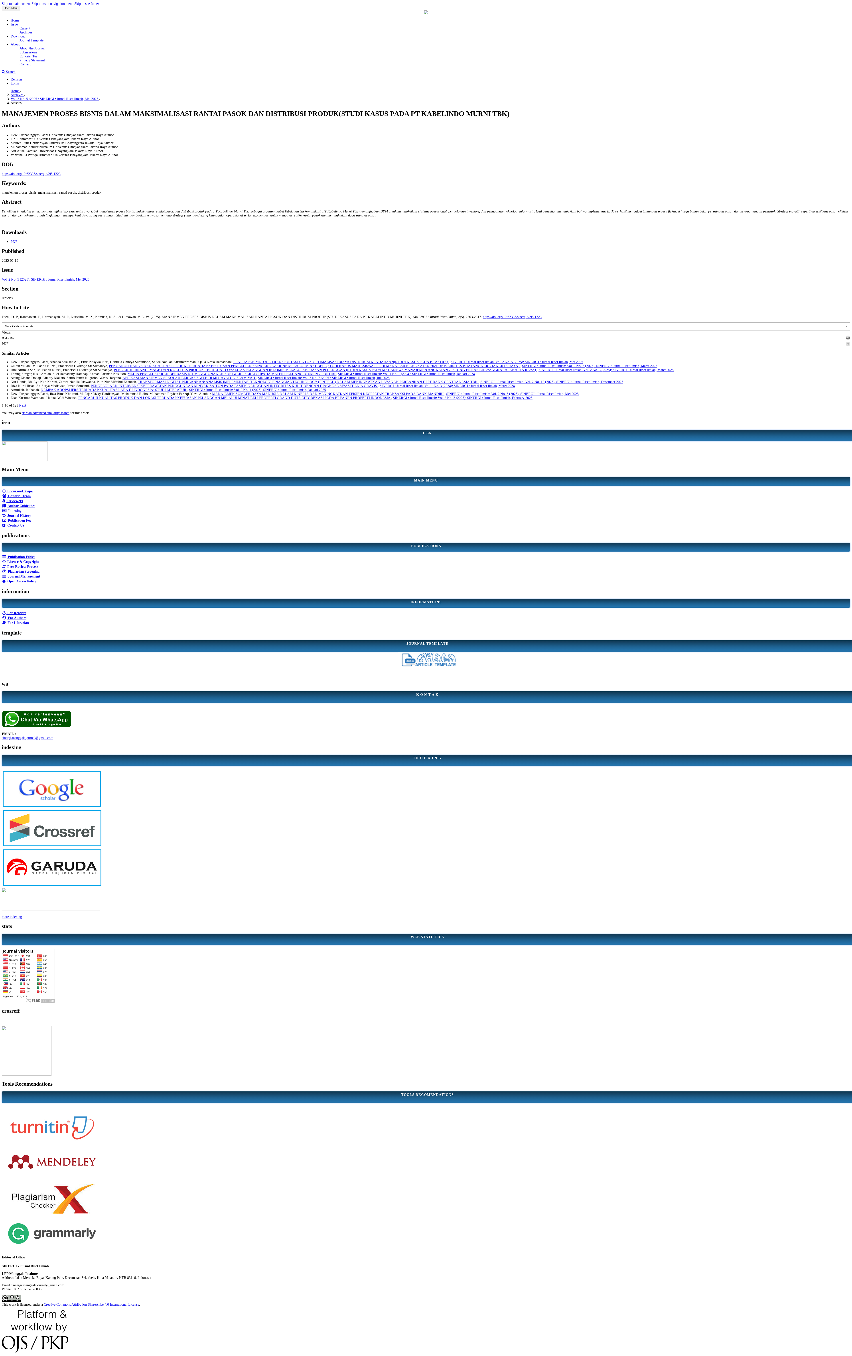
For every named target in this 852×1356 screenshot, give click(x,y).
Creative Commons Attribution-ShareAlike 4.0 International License (91, 1304)
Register (16, 79)
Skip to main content (16, 4)
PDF (14, 242)
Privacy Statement (32, 60)
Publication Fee (19, 520)
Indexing (14, 511)
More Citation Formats (19, 326)
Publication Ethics (21, 557)
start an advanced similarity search (45, 413)
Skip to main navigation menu (52, 4)
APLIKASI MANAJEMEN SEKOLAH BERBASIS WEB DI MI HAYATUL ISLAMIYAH (189, 378)
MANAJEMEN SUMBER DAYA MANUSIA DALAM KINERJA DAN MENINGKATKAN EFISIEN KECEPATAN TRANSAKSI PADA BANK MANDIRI (328, 394)
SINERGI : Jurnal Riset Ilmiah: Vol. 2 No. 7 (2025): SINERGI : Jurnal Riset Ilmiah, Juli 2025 (324, 378)
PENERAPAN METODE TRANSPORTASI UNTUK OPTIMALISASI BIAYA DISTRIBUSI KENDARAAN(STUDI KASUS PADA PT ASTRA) (341, 362)
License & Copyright (22, 562)
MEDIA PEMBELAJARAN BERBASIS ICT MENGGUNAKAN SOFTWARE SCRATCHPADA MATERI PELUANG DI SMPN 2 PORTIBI (232, 374)
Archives (26, 32)
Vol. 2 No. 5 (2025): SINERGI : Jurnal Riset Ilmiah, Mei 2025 (55, 99)
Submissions (28, 52)
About (15, 44)
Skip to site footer (86, 4)
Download (18, 36)
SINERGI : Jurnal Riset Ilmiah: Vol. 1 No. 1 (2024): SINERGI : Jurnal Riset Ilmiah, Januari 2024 (406, 374)
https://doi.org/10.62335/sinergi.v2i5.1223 (31, 174)
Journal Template (31, 40)
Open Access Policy (21, 581)
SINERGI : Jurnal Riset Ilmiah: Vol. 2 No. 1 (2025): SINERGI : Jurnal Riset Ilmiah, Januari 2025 (257, 390)
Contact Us (15, 525)
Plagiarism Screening (23, 571)
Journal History (18, 515)
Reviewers (14, 501)
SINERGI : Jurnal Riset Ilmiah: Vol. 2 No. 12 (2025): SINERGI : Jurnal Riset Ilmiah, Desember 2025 (551, 382)
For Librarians (18, 623)
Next (22, 405)
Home (15, 20)
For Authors (16, 618)
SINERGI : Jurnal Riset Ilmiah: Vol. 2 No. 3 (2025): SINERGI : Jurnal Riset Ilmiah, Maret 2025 (589, 366)
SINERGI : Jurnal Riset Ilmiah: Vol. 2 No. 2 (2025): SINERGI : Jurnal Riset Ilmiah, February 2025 (462, 398)
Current (25, 28)
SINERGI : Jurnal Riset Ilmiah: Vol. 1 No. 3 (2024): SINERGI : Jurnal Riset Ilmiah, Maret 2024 (447, 386)
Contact (25, 64)
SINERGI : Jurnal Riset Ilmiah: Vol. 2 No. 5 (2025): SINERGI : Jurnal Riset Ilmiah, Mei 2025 (517, 362)
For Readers (16, 613)
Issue (14, 24)
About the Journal (32, 48)
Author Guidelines (21, 506)
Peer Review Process (22, 566)
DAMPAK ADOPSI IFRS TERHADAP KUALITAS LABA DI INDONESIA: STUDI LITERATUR (114, 390)
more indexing (12, 917)
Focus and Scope (19, 491)
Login (15, 83)
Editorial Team (30, 56)
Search (10, 72)
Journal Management (23, 576)
